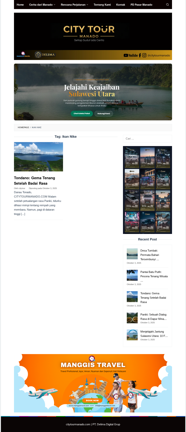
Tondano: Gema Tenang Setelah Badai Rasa (34, 180)
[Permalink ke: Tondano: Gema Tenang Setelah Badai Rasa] (38, 157)
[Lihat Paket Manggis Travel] (93, 91)
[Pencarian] (167, 4)
